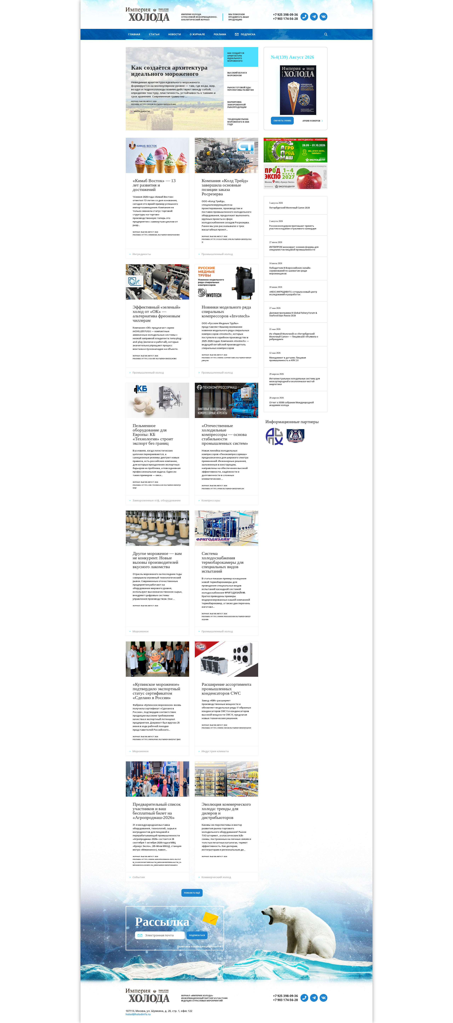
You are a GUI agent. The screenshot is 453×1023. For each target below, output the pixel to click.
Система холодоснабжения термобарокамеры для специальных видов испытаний (223, 562)
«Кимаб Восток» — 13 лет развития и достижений (154, 185)
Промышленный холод (217, 254)
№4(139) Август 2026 (292, 57)
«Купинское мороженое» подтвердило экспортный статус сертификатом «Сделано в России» (156, 691)
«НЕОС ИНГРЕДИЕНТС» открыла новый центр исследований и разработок (293, 293)
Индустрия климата (215, 751)
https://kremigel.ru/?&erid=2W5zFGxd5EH (161, 235)
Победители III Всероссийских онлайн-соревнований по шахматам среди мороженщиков (290, 270)
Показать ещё (192, 892)
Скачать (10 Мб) (282, 120)
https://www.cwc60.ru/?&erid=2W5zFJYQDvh (231, 728)
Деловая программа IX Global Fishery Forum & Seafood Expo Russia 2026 (293, 314)
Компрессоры (211, 500)
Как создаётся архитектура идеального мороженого (169, 70)
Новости (174, 34)
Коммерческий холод (216, 877)
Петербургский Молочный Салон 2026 (289, 207)
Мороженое (141, 631)
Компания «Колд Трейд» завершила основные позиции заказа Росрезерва (225, 187)
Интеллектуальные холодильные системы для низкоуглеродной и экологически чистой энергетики (294, 381)
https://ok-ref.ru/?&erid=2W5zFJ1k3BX (159, 358)
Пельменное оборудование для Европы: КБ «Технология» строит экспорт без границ (153, 434)
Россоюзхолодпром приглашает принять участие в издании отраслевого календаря (292, 227)
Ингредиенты (142, 111)
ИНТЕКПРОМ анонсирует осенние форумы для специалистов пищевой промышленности (294, 248)
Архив (311, 120)
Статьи (154, 34)
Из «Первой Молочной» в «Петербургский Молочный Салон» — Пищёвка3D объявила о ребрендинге (293, 336)
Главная (134, 34)
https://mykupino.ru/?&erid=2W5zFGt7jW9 (161, 739)
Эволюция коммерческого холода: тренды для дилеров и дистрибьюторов (226, 811)
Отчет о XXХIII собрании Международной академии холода (291, 404)
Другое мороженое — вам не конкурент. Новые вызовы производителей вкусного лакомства (157, 560)
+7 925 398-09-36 (285, 15)
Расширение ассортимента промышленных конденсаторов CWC (226, 689)
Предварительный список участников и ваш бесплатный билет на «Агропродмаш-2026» (157, 811)
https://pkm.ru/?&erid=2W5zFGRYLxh (227, 488)
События (139, 877)
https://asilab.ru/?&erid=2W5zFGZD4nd (158, 104)
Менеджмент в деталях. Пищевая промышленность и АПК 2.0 (287, 359)
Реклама (220, 34)
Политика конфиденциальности (199, 946)
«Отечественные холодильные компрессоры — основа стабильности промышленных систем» (225, 434)
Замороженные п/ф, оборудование (157, 500)
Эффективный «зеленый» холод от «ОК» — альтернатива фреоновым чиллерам (156, 314)
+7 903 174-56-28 (285, 19)
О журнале (197, 34)
